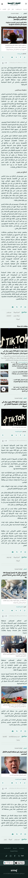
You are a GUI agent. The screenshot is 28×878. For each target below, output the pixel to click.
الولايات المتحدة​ (15, 12)
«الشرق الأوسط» (18, 430)
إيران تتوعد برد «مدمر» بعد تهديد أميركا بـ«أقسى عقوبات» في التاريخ (19, 388)
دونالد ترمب (16, 314)
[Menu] (26, 3)
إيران (5, 838)
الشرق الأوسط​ (18, 8)
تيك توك (9, 556)
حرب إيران (17, 838)
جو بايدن (9, 311)
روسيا (18, 738)
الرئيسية (25, 8)
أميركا (18, 318)
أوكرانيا (5, 735)
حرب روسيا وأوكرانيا (14, 735)
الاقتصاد (4, 8)
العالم (13, 8)
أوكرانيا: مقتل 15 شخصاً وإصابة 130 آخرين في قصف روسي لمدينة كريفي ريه (14, 573)
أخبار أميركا (17, 311)
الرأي (9, 8)
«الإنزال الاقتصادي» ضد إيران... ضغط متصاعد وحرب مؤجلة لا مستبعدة (19, 372)
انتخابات (8, 314)
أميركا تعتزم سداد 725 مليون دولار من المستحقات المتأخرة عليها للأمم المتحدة (20, 364)
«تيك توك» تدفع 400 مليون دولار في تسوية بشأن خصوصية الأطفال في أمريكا (14, 402)
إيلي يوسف (19, 52)
